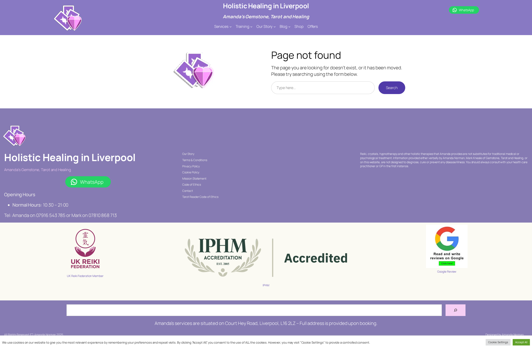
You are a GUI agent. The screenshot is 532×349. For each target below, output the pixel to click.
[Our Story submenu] (274, 26)
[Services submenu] (230, 26)
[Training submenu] (251, 26)
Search (392, 87)
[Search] (456, 310)
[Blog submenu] (289, 26)
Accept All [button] (521, 342)
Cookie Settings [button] (498, 342)
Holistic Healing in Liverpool (266, 5)
